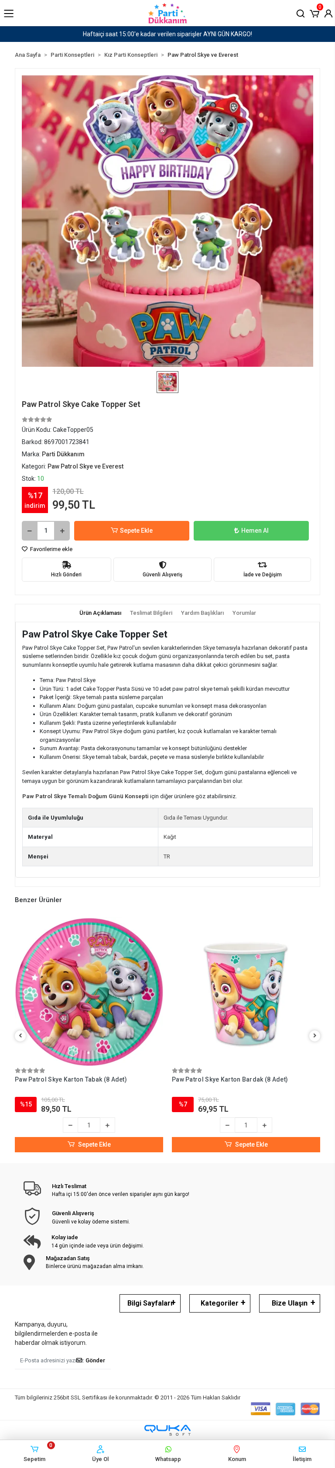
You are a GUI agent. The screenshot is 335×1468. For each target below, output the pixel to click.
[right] (315, 1036)
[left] (20, 1036)
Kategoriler (220, 1303)
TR (167, 856)
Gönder (95, 1360)
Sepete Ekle (136, 530)
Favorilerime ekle (50, 549)
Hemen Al (255, 530)
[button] (314, 12)
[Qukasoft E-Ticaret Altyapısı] (167, 1430)
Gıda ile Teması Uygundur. (196, 817)
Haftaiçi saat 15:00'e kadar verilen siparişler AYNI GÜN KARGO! (167, 34)
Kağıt (170, 837)
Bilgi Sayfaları (149, 1303)
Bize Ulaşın (290, 1303)
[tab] (100, 613)
